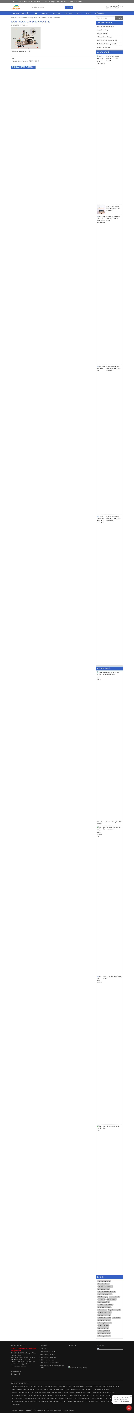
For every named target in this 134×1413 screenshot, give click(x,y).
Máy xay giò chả (103, 1328)
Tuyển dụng (99, 13)
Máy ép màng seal (30, 1401)
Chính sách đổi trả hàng (48, 1357)
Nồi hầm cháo (54, 1401)
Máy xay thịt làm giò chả (81, 1398)
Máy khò (95, 1395)
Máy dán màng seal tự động (20, 1392)
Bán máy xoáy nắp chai (105, 1286)
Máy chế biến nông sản (104, 26)
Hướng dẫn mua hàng (48, 1354)
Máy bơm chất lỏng (36, 1386)
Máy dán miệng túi (87, 1389)
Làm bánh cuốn (114, 1297)
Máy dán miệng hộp (114, 1310)
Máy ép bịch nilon (97, 1398)
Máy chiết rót (102, 1310)
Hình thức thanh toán (47, 1360)
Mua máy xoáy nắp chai (105, 1304)
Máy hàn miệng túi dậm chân (41, 1392)
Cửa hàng (57, 13)
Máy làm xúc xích (103, 1325)
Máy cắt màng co (59, 1389)
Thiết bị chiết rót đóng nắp (105, 44)
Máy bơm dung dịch (51, 1386)
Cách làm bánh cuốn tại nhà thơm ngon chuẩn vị (111, 828)
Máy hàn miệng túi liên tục (60, 1392)
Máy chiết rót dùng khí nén (111, 1386)
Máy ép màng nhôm (104, 1333)
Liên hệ (88, 13)
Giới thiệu (68, 13)
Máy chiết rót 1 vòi (65, 1386)
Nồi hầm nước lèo (66, 1401)
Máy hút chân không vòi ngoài (43, 1395)
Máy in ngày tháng (75, 1395)
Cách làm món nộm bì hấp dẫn (111, 1127)
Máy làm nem (116, 1395)
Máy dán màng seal (104, 1315)
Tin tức (79, 13)
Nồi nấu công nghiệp (103, 37)
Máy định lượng (43, 1401)
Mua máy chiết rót (103, 1302)
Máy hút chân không (104, 1317)
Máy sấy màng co (30, 1398)
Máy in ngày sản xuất (104, 1323)
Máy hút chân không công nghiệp (80, 1392)
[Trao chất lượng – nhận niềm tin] (16, 7)
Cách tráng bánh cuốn (105, 1294)
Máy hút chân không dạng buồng (103, 1392)
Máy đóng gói (101, 30)
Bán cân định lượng (104, 1281)
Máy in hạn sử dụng (104, 1320)
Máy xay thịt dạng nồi (65, 1398)
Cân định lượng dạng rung (20, 1386)
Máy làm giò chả (105, 1395)
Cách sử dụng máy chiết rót (106, 1291)
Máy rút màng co (17, 1398)
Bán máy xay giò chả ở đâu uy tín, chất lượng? (109, 822)
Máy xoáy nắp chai (104, 1330)
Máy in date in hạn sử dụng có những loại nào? (111, 673)
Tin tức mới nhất (102, 47)
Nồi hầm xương (79, 1401)
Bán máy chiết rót (103, 1284)
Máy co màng (48, 1389)
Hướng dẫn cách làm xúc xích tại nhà (112, 977)
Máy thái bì (41, 1398)
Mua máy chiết (111, 1299)
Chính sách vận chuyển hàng (50, 1363)
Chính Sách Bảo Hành (48, 1351)
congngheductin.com (20, 1366)
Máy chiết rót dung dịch (93, 1386)
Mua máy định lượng (104, 1307)
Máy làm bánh (101, 33)
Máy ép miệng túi (17, 1401)
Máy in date (116, 1317)
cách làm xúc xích (103, 1289)
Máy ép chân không (111, 1398)
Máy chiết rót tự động (35, 1389)
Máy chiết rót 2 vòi (78, 1386)
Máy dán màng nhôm (104, 1312)
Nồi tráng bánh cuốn (104, 1336)
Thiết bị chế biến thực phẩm (105, 40)
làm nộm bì (101, 1299)
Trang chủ (45, 13)
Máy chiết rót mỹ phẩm (19, 1389)
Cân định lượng (103, 1297)
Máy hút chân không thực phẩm (22, 1395)
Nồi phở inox (16, 1404)
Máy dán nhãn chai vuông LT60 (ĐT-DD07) (30, 17)
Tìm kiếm (69, 7)
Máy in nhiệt (86, 1395)
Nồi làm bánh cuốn (92, 1401)
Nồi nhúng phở (104, 1401)
